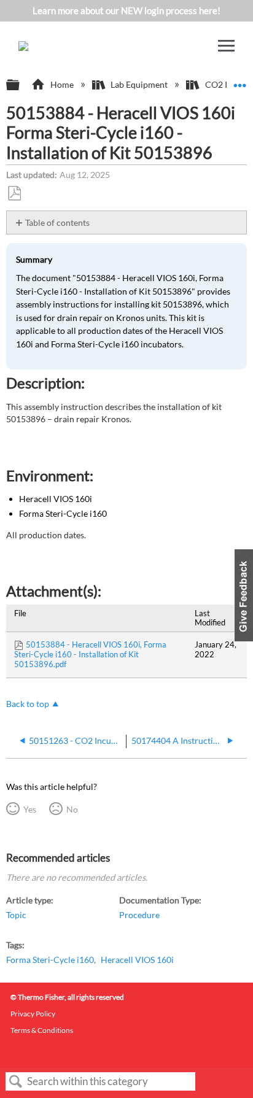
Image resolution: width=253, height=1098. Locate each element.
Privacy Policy (32, 1013)
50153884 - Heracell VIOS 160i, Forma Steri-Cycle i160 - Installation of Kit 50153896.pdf (90, 654)
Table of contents (57, 222)
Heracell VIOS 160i (137, 959)
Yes (29, 809)
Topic (16, 915)
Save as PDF (14, 193)
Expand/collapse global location (240, 81)
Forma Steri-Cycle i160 (50, 959)
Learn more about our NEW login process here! (126, 10)
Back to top (27, 704)
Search (16, 1081)
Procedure (139, 915)
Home (62, 84)
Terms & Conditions (41, 1030)
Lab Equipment (139, 84)
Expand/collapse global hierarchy (21, 85)
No (71, 809)
